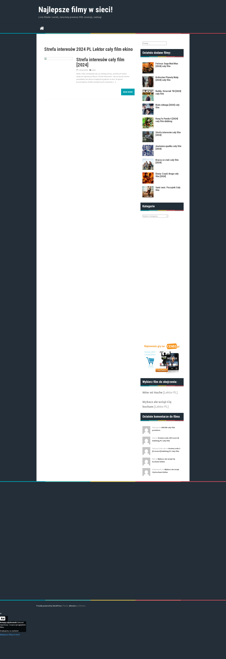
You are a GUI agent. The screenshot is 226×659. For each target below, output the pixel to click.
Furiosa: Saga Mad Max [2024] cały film (167, 65)
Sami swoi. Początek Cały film (168, 188)
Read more (128, 92)
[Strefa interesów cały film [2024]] (58, 64)
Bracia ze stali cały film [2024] (167, 161)
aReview (72, 606)
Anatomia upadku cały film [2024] (168, 147)
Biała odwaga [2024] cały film (167, 106)
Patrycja (155, 427)
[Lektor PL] (170, 392)
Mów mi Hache (152, 392)
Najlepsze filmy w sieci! (75, 9)
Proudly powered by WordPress (49, 606)
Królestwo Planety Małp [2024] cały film (167, 78)
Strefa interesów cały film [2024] (100, 62)
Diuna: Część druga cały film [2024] (167, 175)
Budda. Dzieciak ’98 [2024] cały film (168, 92)
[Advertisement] (158, 280)
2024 (93, 70)
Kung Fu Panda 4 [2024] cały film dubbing (167, 120)
